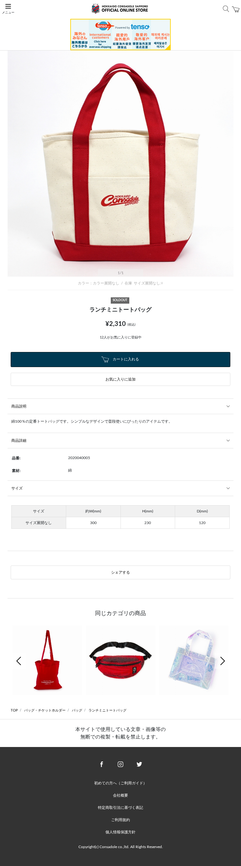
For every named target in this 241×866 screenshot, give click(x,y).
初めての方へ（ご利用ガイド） (120, 783)
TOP (14, 710)
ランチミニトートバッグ (107, 710)
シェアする (120, 572)
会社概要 (120, 795)
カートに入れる (125, 359)
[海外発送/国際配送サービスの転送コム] (120, 34)
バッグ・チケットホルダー (45, 710)
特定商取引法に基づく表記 (120, 807)
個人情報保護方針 (120, 832)
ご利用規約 (120, 820)
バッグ (77, 710)
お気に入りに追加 (120, 379)
